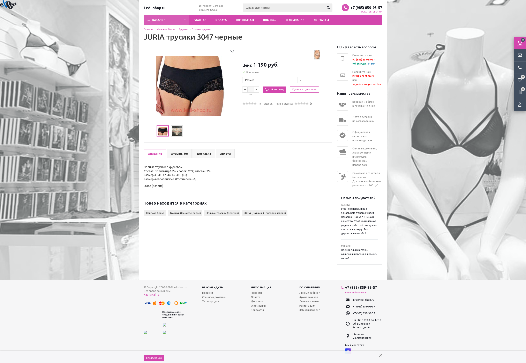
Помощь (270, 19)
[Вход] (520, 104)
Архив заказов (308, 297)
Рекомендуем (213, 287)
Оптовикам (245, 19)
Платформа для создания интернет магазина (173, 315)
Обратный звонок (371, 12)
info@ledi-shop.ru (363, 299)
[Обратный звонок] (520, 67)
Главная (200, 19)
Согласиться (154, 357)
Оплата (221, 19)
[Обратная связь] (520, 55)
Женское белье (154, 213)
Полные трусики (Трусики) (222, 213)
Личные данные (309, 301)
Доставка (257, 301)
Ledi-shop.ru (154, 8)
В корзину (277, 89)
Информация (261, 287)
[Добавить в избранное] (232, 51)
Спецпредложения (214, 297)
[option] (191, 86)
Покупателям (309, 287)
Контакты (321, 19)
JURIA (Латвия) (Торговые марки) (265, 213)
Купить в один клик (304, 89)
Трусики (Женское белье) (185, 213)
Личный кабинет (309, 292)
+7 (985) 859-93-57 (366, 8)
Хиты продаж (211, 301)
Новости (256, 292)
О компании (295, 19)
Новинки (207, 292)
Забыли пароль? (309, 309)
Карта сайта (151, 294)
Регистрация (307, 305)
